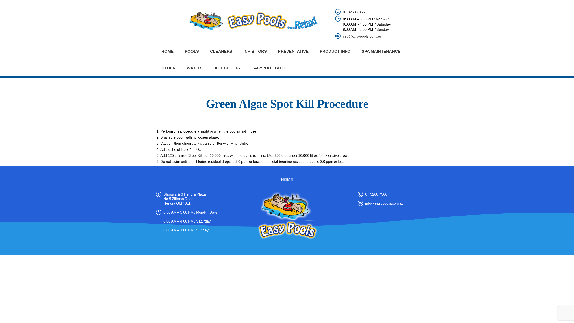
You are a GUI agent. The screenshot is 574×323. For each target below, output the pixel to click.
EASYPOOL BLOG (269, 68)
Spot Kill (196, 155)
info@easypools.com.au (362, 36)
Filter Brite (238, 143)
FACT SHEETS (226, 68)
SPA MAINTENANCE (381, 51)
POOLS (192, 51)
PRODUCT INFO (335, 51)
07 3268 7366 (354, 12)
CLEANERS (221, 51)
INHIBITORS (255, 51)
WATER (194, 68)
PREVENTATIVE (293, 51)
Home (167, 51)
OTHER (168, 68)
